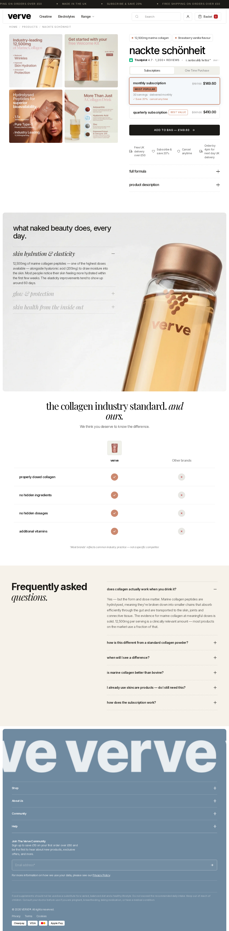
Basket (210, 16)
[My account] (188, 16)
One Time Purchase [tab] (197, 70)
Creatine (45, 16)
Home (13, 26)
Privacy (16, 916)
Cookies (41, 916)
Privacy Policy (101, 875)
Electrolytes (66, 16)
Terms (28, 916)
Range (86, 16)
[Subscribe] (212, 865)
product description (144, 184)
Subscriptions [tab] (152, 70)
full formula (137, 171)
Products (30, 26)
